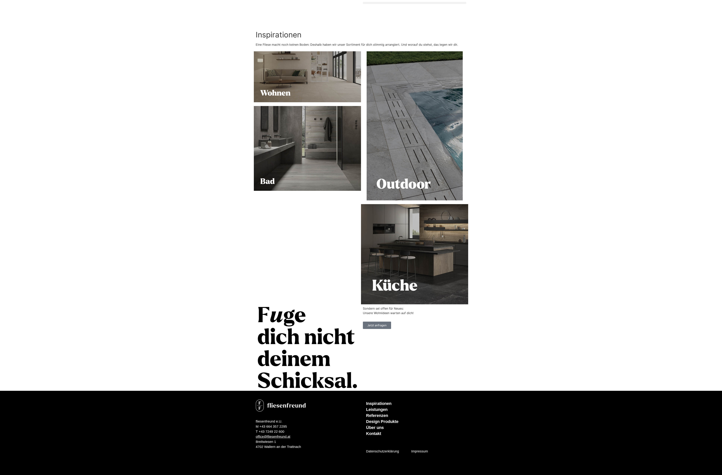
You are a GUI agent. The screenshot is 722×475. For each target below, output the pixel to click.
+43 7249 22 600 (271, 431)
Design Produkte (382, 421)
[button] (414, 3)
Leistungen (377, 409)
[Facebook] (258, 464)
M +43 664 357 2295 (271, 426)
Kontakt (373, 433)
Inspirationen (378, 403)
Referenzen (377, 415)
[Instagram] (269, 464)
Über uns (375, 427)
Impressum (419, 451)
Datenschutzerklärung (382, 451)
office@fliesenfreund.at (273, 437)
